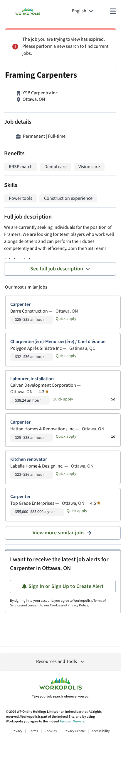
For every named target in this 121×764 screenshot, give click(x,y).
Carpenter (20, 304)
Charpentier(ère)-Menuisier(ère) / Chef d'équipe (57, 342)
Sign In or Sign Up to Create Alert (66, 586)
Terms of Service (72, 721)
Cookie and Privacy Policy (69, 605)
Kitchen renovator (28, 459)
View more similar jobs (59, 532)
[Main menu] (112, 11)
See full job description (56, 268)
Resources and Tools (56, 662)
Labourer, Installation (32, 379)
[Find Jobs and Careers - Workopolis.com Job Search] (28, 11)
